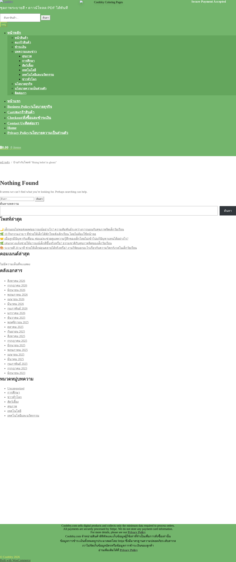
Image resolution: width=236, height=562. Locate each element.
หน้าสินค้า (21, 37)
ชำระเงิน (20, 46)
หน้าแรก (13, 101)
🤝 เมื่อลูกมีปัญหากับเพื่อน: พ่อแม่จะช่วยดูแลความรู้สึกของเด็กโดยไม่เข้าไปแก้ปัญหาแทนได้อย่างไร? (64, 238)
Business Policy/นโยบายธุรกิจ (29, 107)
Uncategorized (15, 388)
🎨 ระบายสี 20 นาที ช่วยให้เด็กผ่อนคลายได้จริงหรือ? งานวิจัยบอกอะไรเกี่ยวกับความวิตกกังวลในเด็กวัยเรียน (68, 247)
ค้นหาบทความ (9, 203)
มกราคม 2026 (16, 313)
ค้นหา (46, 17)
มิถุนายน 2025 (16, 345)
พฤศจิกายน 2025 (18, 322)
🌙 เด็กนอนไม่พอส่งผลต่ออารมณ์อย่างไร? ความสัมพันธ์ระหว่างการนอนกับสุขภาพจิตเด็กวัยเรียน (62, 229)
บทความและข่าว (26, 51)
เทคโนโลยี (29, 70)
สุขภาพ (27, 56)
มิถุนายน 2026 (16, 290)
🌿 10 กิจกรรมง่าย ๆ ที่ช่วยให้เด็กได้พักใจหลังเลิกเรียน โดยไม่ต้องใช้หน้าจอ (48, 234)
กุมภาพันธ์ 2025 (17, 363)
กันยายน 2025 (16, 331)
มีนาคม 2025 (15, 359)
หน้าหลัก (14, 33)
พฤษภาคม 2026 (17, 294)
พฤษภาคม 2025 (17, 350)
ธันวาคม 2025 (16, 317)
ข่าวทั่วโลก (29, 79)
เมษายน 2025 (15, 354)
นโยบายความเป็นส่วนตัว (30, 88)
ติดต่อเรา (20, 93)
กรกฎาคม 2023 (17, 368)
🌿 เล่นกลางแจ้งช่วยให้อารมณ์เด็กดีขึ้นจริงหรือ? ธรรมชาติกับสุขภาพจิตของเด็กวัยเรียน (56, 243)
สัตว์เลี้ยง (27, 65)
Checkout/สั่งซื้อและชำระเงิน (29, 118)
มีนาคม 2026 (15, 303)
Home (11, 128)
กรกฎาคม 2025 (17, 340)
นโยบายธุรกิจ (23, 83)
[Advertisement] (110, 443)
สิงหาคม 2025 (16, 336)
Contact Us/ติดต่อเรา (23, 123)
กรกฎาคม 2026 (17, 285)
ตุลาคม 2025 (15, 326)
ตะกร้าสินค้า (23, 42)
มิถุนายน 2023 (16, 373)
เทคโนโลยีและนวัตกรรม (38, 74)
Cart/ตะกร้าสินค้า (20, 112)
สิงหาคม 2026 (16, 280)
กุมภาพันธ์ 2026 (17, 308)
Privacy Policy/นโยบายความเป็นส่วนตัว (37, 133)
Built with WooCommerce (15, 560)
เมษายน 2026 (15, 299)
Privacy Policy (137, 532)
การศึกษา (28, 60)
